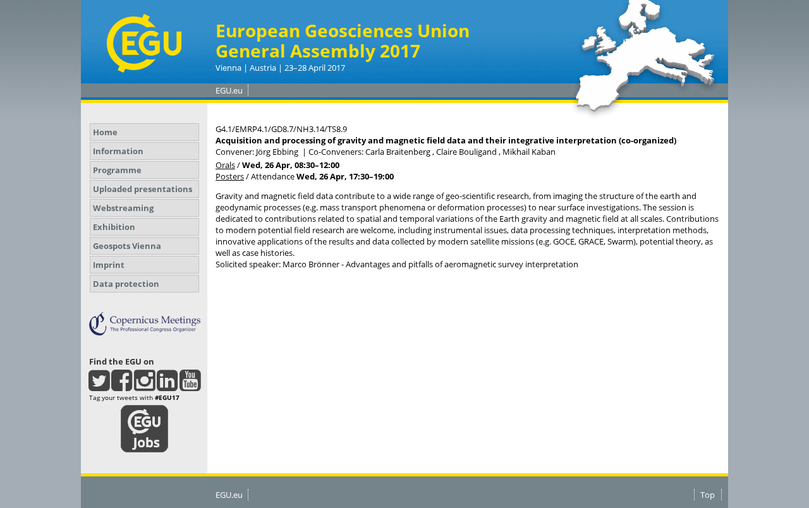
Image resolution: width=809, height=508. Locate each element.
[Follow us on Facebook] (121, 386)
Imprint (109, 264)
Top (707, 494)
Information (118, 151)
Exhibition (114, 227)
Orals (225, 165)
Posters (230, 176)
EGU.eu (229, 90)
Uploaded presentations (142, 189)
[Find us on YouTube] (189, 386)
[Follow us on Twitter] (98, 386)
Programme (117, 170)
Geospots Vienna (127, 245)
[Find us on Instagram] (144, 386)
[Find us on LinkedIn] (167, 386)
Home (105, 132)
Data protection (126, 283)
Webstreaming (123, 208)
